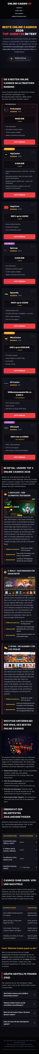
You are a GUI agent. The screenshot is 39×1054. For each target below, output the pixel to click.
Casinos (19, 8)
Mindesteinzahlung (19, 16)
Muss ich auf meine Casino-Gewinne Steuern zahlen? (17, 1013)
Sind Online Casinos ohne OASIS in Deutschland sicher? (16, 994)
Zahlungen (19, 13)
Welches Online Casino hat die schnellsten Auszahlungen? (14, 1004)
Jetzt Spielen (19, 142)
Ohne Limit (19, 10)
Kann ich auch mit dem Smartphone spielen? (16, 1023)
